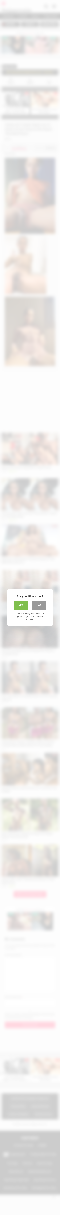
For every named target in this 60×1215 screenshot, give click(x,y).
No (39, 605)
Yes (21, 605)
